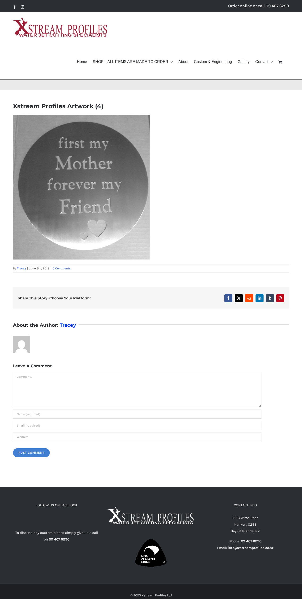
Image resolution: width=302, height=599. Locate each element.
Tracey (21, 268)
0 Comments (62, 268)
